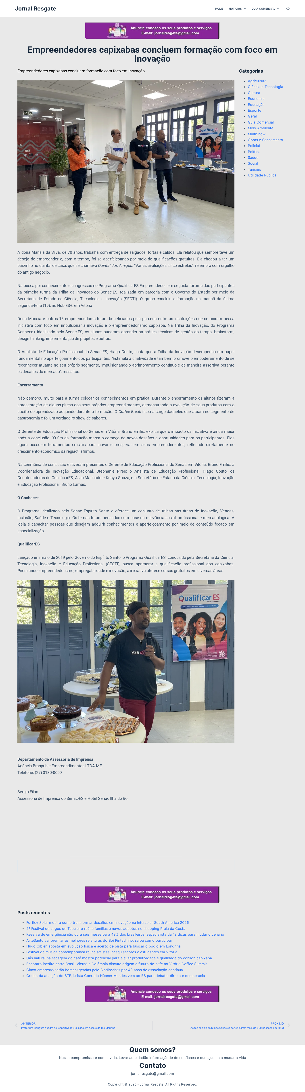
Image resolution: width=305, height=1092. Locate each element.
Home (219, 8)
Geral (252, 116)
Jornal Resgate (35, 8)
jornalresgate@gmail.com (152, 1073)
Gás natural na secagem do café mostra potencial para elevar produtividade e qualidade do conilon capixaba (119, 958)
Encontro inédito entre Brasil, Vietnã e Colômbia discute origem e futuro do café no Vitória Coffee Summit (116, 964)
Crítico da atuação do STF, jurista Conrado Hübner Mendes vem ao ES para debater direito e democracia (115, 975)
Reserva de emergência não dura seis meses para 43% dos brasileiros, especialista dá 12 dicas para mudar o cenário (125, 934)
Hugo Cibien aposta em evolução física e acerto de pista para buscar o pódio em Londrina (103, 946)
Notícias (235, 8)
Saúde (253, 157)
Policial (254, 145)
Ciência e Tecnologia (265, 86)
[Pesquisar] (288, 8)
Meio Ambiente (260, 128)
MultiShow (256, 134)
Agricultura (257, 81)
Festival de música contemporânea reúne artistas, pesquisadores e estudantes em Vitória (101, 952)
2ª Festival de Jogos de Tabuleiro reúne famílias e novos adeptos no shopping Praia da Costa (105, 928)
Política (254, 151)
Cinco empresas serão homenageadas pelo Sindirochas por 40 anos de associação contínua (104, 970)
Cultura (254, 92)
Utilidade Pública (262, 175)
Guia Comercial (263, 8)
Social (253, 163)
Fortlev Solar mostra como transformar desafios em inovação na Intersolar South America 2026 (107, 922)
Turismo (254, 169)
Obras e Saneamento (265, 140)
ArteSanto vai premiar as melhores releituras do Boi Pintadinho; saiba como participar (99, 940)
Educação (256, 104)
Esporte (254, 110)
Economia (256, 98)
